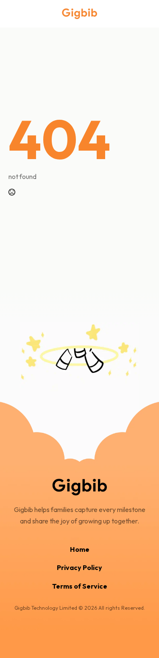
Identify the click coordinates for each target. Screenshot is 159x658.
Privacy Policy (79, 567)
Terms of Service (79, 586)
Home (79, 549)
